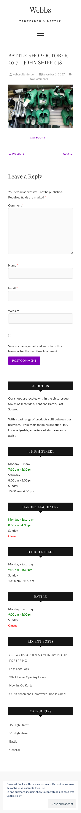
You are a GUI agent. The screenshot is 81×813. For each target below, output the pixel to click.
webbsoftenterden (24, 74)
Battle (13, 741)
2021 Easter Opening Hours (27, 677)
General (14, 749)
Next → (68, 154)
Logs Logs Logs (19, 669)
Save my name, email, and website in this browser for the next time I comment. (35, 348)
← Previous (16, 154)
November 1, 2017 (53, 74)
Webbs (40, 10)
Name (13, 265)
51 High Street (19, 733)
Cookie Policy (14, 795)
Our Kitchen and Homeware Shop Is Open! (37, 694)
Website (13, 311)
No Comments (39, 79)
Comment (16, 205)
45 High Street (19, 725)
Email (13, 288)
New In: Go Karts (20, 685)
